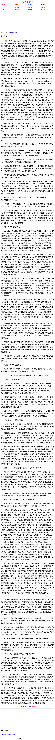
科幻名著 (17, 7)
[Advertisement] (27, 20)
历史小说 (4, 9)
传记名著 (43, 9)
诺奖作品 (43, 4)
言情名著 (30, 7)
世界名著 (30, 4)
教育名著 (30, 9)
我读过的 (5, 32)
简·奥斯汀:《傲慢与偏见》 (9, 734)
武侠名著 (17, 9)
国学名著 (4, 7)
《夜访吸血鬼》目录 (12, 32)
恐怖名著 (43, 7)
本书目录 (29, 706)
